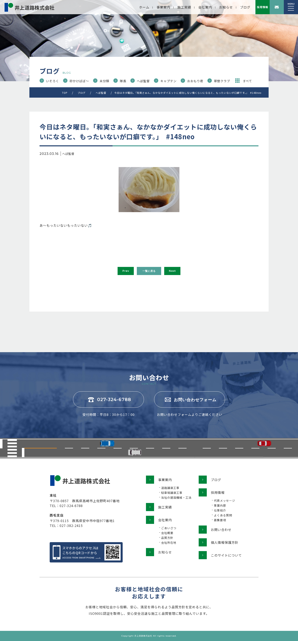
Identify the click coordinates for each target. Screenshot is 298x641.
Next (172, 270)
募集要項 (220, 520)
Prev (125, 270)
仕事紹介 (220, 510)
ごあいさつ (168, 528)
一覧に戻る (149, 270)
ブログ (245, 7)
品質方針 (167, 538)
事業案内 (163, 7)
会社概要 (167, 533)
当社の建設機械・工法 (176, 497)
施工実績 (184, 7)
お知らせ (226, 7)
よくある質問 (223, 515)
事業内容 (220, 505)
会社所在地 (168, 543)
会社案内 (205, 7)
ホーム (144, 7)
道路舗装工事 (170, 488)
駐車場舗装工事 (171, 493)
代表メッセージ (224, 501)
